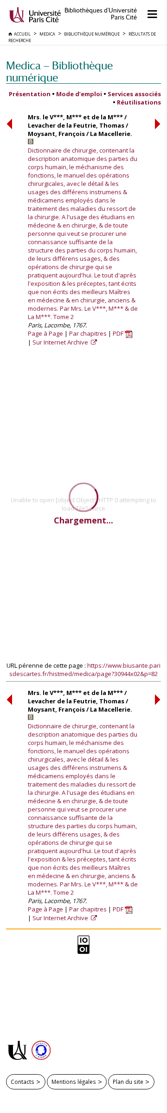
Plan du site (128, 1081)
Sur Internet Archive (61, 342)
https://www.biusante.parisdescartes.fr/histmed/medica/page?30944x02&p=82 (85, 669)
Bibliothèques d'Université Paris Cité (100, 14)
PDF (119, 333)
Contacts (22, 1081)
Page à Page (45, 333)
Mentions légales (73, 1081)
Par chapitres (88, 333)
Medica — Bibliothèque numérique (59, 71)
